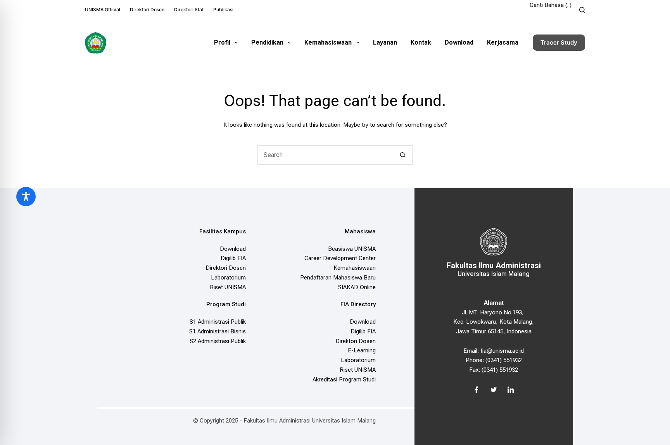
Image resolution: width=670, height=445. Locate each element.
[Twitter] (493, 390)
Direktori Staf (189, 9)
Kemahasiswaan (328, 42)
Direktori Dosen (147, 9)
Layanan (385, 42)
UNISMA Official (102, 9)
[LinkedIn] (510, 390)
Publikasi (223, 9)
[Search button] (403, 155)
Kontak (421, 42)
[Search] (582, 10)
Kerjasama (502, 42)
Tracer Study (558, 42)
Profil (222, 42)
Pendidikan (267, 42)
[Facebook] (476, 390)
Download (459, 42)
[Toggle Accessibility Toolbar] (26, 196)
